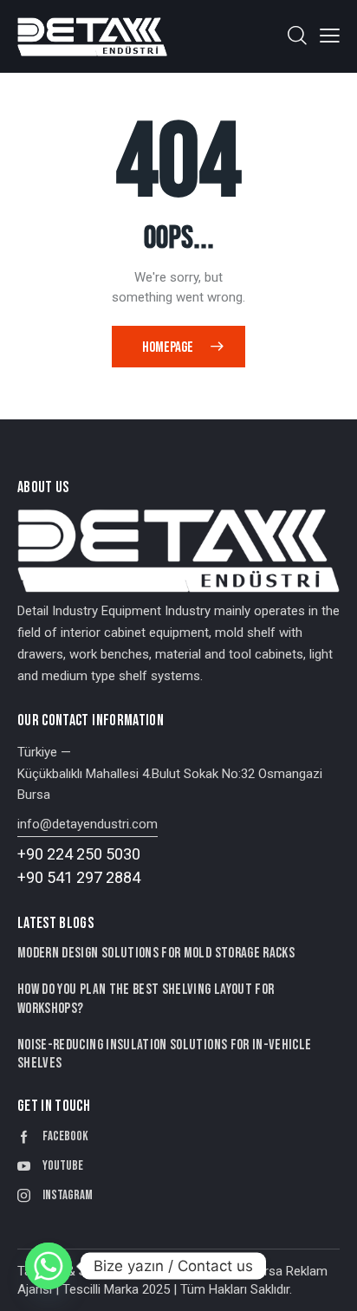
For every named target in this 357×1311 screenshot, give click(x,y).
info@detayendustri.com (87, 824)
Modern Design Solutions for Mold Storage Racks (156, 953)
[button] (330, 36)
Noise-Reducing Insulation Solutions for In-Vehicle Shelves (164, 1054)
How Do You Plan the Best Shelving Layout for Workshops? (145, 998)
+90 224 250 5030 (78, 854)
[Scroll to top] (328, 1282)
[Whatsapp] (48, 1266)
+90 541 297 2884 (78, 877)
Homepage (167, 347)
